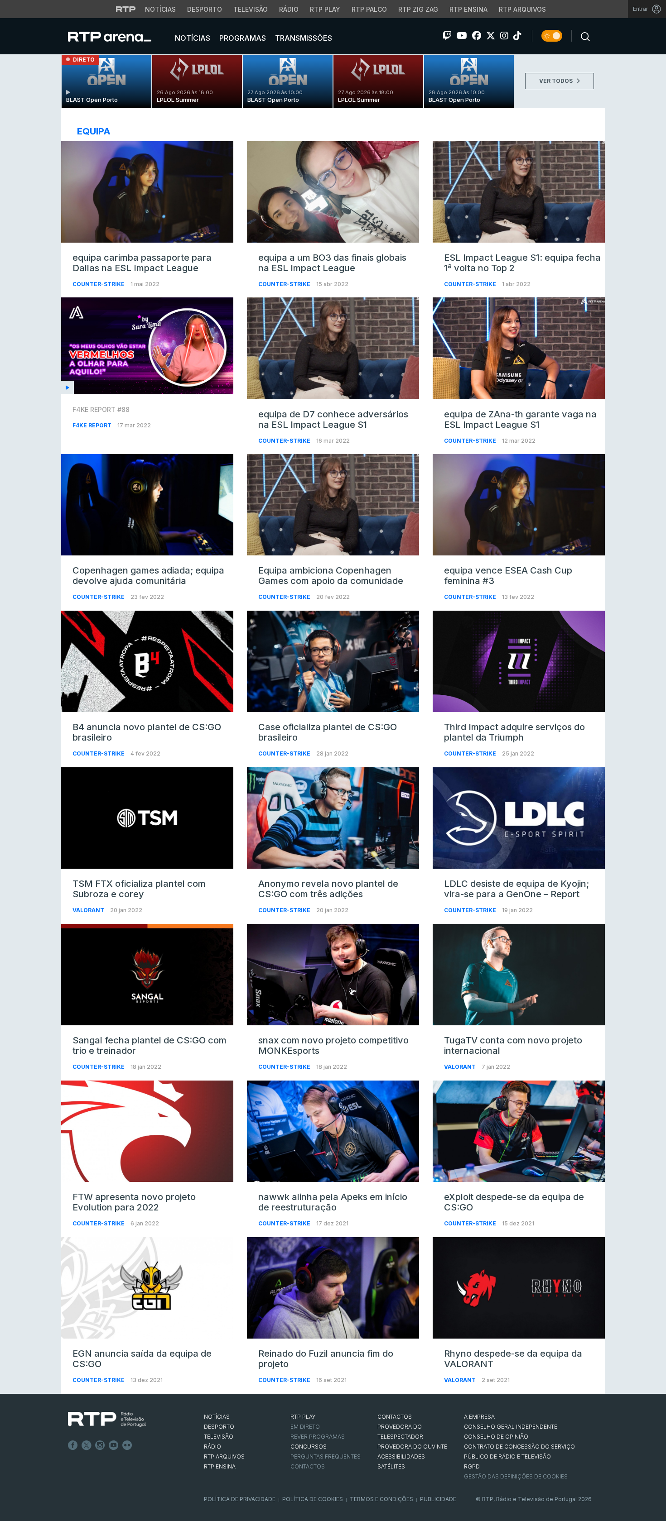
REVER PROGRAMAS (317, 1436)
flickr (127, 1445)
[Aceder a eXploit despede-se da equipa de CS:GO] (519, 1131)
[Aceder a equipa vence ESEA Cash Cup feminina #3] (519, 504)
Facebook (73, 1445)
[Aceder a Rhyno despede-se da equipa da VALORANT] (519, 1288)
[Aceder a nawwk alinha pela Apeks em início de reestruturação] (333, 1131)
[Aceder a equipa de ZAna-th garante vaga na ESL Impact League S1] (519, 348)
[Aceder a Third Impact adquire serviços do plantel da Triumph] (519, 661)
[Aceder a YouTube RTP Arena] (461, 36)
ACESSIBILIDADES (401, 1456)
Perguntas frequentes (325, 1456)
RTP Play (325, 9)
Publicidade (438, 1499)
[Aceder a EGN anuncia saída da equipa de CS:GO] (147, 1288)
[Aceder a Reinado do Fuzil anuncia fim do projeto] (333, 1288)
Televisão (250, 9)
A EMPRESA (479, 1416)
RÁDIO (212, 1446)
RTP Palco (369, 9)
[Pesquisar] (582, 36)
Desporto (204, 9)
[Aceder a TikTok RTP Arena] (517, 36)
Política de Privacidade (239, 1499)
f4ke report (92, 425)
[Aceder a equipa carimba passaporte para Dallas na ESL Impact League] (147, 192)
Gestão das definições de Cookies (516, 1476)
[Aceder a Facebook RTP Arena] (477, 36)
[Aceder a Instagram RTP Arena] (504, 36)
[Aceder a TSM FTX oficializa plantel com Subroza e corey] (147, 818)
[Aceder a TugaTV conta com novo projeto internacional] (519, 974)
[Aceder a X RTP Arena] (491, 36)
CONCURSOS (308, 1446)
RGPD (472, 1466)
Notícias (160, 9)
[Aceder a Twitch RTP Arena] (447, 36)
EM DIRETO (305, 1426)
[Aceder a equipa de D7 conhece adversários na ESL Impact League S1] (333, 348)
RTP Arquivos (522, 9)
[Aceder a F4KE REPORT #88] (147, 345)
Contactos (307, 1466)
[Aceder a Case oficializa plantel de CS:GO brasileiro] (333, 661)
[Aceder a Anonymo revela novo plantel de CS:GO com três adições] (333, 818)
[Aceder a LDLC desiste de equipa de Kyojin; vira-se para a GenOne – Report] (519, 818)
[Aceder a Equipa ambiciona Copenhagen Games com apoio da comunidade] (333, 504)
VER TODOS (556, 80)
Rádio (289, 9)
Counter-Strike (99, 284)
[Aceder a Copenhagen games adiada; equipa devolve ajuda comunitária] (147, 504)
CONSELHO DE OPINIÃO (496, 1436)
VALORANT (89, 910)
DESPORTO (219, 1426)
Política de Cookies (312, 1499)
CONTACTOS (394, 1416)
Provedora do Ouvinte (412, 1446)
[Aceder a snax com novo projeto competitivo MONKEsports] (333, 974)
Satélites (391, 1466)
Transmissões (302, 38)
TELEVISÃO (218, 1436)
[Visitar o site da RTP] (126, 9)
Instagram (100, 1445)
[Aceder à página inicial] (118, 36)
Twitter (87, 1445)
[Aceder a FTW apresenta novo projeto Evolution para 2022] (147, 1131)
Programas (241, 38)
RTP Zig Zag (418, 9)
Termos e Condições (381, 1499)
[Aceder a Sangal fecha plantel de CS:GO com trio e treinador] (147, 974)
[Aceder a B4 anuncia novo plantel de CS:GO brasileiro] (147, 661)
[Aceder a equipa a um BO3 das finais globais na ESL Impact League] (333, 192)
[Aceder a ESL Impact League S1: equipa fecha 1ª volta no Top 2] (519, 192)
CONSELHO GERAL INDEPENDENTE (510, 1426)
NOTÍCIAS (217, 1416)
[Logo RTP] (107, 1419)
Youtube (114, 1445)
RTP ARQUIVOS (224, 1456)
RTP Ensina (468, 9)
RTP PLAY (303, 1416)
